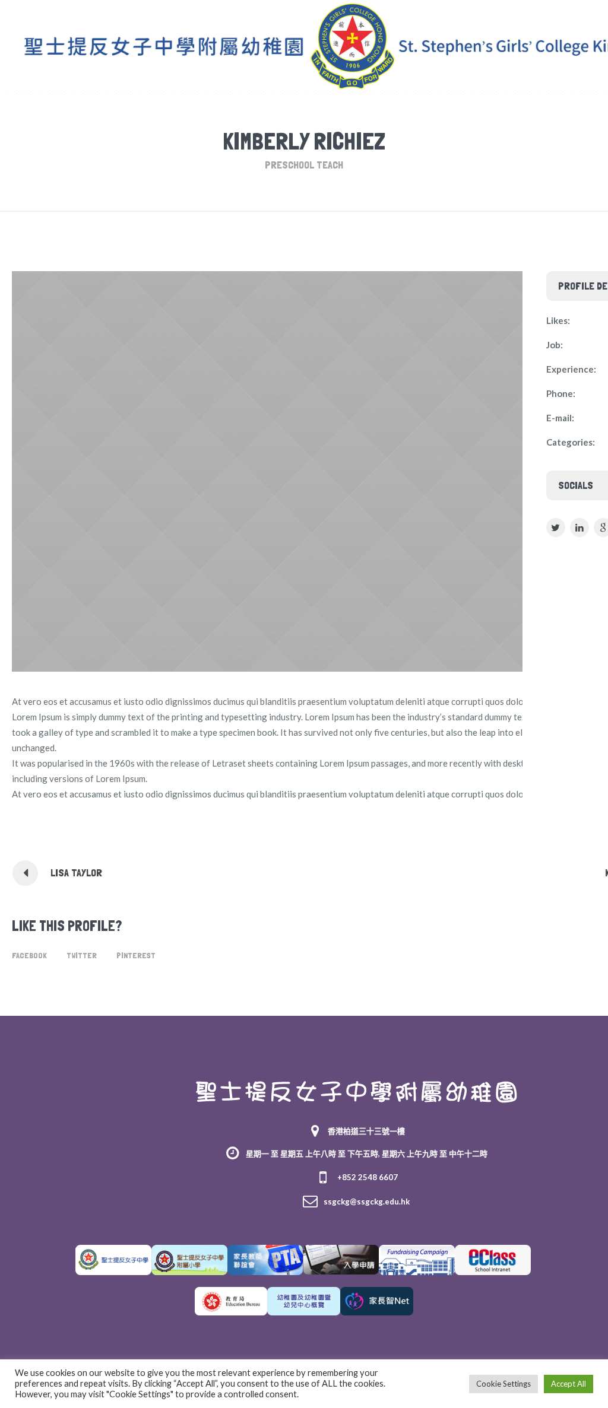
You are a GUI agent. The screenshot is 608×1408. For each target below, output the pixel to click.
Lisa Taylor (76, 872)
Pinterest (136, 955)
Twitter (81, 955)
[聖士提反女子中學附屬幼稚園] (356, 1092)
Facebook (29, 955)
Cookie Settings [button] (503, 1383)
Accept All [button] (568, 1383)
